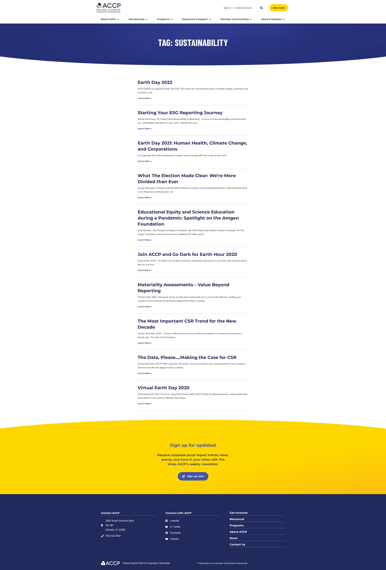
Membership (136, 19)
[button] (261, 8)
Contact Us (237, 544)
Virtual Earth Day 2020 (164, 387)
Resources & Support (195, 19)
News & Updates (271, 19)
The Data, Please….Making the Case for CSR (187, 357)
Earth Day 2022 (155, 82)
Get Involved (238, 512)
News (234, 538)
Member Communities (235, 19)
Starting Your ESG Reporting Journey (180, 112)
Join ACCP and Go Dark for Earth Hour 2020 (187, 254)
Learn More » (145, 98)
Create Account (243, 8)
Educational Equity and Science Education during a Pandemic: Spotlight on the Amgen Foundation (188, 218)
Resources (237, 519)
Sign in (227, 8)
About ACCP (108, 19)
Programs (163, 19)
